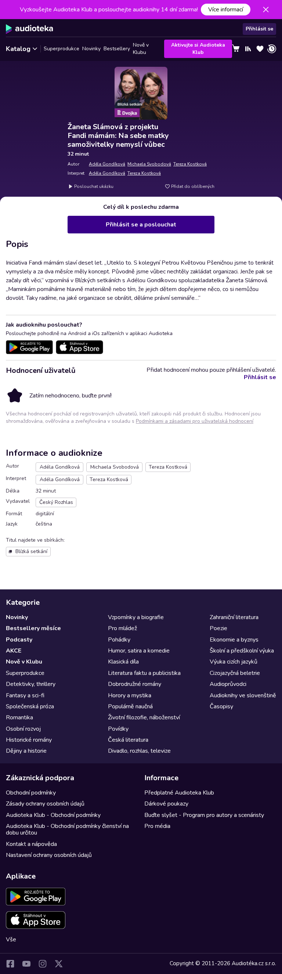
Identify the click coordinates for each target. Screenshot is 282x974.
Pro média (157, 826)
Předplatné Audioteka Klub (179, 793)
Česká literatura (128, 740)
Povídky (118, 729)
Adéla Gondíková (107, 164)
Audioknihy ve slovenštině (243, 695)
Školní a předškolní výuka (242, 651)
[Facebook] (10, 963)
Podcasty (19, 640)
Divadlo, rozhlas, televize (139, 751)
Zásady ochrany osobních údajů (45, 804)
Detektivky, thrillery (30, 684)
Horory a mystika (129, 695)
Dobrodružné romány (134, 684)
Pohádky (119, 640)
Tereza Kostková (190, 164)
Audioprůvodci (228, 684)
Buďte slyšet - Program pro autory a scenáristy (204, 815)
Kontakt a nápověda (31, 844)
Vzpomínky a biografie (136, 617)
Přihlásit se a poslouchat (141, 225)
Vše (11, 939)
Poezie (218, 628)
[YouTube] (26, 963)
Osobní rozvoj (23, 729)
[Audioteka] (29, 29)
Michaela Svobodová (149, 164)
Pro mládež (122, 628)
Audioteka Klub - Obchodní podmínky (53, 815)
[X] (58, 963)
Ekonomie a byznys (234, 640)
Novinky (91, 48)
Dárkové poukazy (166, 804)
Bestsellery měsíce (33, 628)
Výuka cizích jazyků (233, 662)
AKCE (13, 651)
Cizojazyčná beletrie (235, 673)
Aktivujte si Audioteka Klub (198, 48)
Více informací (225, 10)
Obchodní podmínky (31, 793)
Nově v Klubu (141, 48)
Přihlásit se (259, 28)
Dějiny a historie (26, 751)
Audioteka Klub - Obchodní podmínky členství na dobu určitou (67, 829)
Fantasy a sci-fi (25, 695)
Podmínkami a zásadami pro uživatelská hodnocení (194, 421)
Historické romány (29, 740)
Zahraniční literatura (234, 617)
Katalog (18, 48)
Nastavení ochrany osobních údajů (49, 855)
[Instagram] (42, 963)
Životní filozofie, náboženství (144, 717)
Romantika (19, 717)
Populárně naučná (130, 706)
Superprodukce (61, 48)
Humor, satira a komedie (139, 651)
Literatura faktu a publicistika (144, 673)
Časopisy (221, 706)
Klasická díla (123, 662)
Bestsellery (117, 48)
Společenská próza (30, 706)
